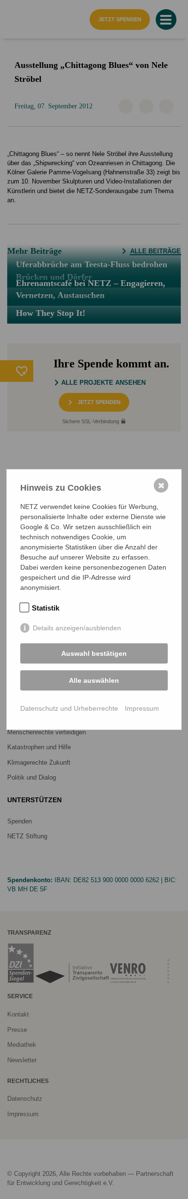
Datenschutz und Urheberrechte (69, 708)
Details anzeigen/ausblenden (77, 628)
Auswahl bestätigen (94, 653)
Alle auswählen (94, 680)
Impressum (142, 708)
